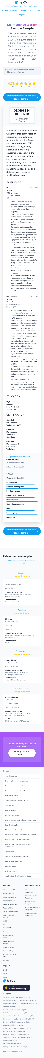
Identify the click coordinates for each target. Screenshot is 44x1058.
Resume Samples (31, 6)
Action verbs (9, 851)
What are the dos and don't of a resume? (19, 830)
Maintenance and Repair (24, 69)
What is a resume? (11, 776)
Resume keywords (11, 796)
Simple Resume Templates (30, 903)
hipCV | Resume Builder (12, 1052)
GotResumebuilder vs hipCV (13, 1025)
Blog (31, 10)
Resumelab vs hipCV (10, 1028)
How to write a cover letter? (15, 791)
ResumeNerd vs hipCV (11, 1040)
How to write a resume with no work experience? (17, 846)
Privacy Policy (8, 951)
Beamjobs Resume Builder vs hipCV (15, 1047)
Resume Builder (8, 893)
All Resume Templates (29, 891)
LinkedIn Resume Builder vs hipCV (15, 1013)
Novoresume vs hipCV (11, 1000)
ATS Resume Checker (12, 815)
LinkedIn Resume (11, 871)
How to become (10, 810)
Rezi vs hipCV (21, 1031)
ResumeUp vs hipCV (10, 1034)
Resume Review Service (8, 937)
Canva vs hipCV (8, 997)
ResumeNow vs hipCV (11, 1006)
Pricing (39, 10)
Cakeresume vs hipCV (25, 1016)
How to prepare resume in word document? (20, 820)
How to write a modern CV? (15, 786)
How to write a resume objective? (17, 839)
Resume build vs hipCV (11, 1003)
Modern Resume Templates (31, 914)
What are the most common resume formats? (21, 835)
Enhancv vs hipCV (9, 1022)
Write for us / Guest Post (10, 955)
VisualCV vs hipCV (9, 1016)
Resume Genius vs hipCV (30, 1003)
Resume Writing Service (8, 942)
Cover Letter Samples (10, 911)
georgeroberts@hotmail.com (18, 457)
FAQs (5, 977)
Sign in (22, 15)
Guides (23, 10)
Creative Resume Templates (31, 897)
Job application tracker (8, 916)
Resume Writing (11, 866)
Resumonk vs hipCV (27, 1019)
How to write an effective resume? (17, 781)
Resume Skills (8, 908)
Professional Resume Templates (32, 908)
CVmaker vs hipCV (9, 1037)
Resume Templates (9, 10)
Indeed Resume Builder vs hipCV (14, 1010)
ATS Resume (9, 805)
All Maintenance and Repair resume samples (22, 562)
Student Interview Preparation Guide (18, 876)
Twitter (5, 974)
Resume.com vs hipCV (28, 1000)
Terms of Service (9, 947)
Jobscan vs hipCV (23, 1022)
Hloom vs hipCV (24, 1034)
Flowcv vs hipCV (25, 1028)
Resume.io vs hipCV (23, 997)
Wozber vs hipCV (9, 1031)
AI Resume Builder (9, 890)
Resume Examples (13, 6)
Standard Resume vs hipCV (12, 1043)
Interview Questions (12, 825)
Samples (8, 69)
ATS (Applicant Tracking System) (16, 800)
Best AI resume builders (13, 861)
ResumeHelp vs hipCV (26, 1037)
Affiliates (6, 960)
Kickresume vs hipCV (10, 1019)
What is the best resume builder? (17, 856)
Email (5, 970)
